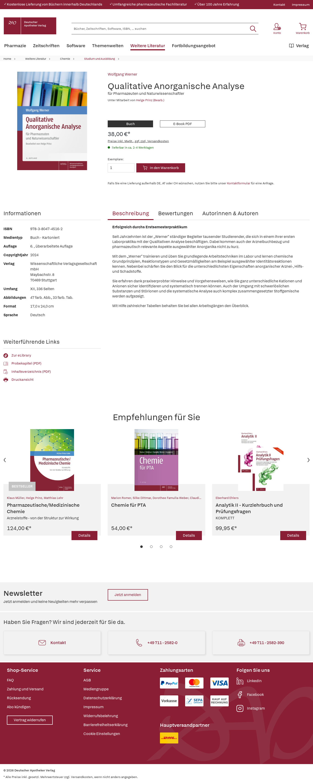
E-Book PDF (182, 124)
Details (84, 535)
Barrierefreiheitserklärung (105, 724)
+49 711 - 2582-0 (162, 642)
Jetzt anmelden (128, 594)
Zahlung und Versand (25, 689)
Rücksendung (19, 698)
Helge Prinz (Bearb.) (150, 100)
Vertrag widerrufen (30, 720)
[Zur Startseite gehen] (30, 25)
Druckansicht (22, 379)
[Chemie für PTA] (156, 460)
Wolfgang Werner (122, 74)
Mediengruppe (96, 689)
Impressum (301, 5)
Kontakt (279, 5)
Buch (130, 124)
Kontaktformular (238, 183)
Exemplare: (116, 159)
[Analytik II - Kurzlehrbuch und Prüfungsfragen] (261, 460)
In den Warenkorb (164, 168)
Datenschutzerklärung (102, 698)
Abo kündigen (18, 707)
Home (7, 58)
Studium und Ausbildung (99, 58)
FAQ (10, 680)
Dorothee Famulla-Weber (170, 498)
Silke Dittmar (142, 498)
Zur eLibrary (21, 355)
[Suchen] (253, 28)
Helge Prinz (34, 498)
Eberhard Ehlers (227, 498)
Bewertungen (175, 213)
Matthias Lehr (53, 498)
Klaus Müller (15, 498)
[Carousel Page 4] (171, 547)
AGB (87, 680)
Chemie (65, 58)
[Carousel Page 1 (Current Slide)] (142, 547)
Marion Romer (121, 498)
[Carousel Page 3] (161, 547)
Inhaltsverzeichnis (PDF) (31, 371)
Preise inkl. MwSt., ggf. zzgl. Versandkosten (138, 141)
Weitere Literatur (35, 58)
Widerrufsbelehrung (100, 715)
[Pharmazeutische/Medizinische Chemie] (52, 460)
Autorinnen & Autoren (230, 213)
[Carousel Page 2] (151, 547)
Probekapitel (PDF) (26, 363)
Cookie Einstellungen (101, 733)
